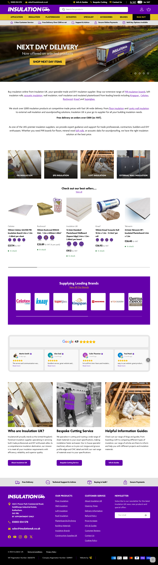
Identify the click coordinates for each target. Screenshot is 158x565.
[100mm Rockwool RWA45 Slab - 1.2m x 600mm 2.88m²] (49, 210)
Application (17, 17)
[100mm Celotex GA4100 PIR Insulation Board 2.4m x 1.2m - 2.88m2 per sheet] (20, 210)
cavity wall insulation (139, 108)
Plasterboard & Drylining (65, 521)
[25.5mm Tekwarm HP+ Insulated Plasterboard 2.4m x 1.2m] (137, 210)
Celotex (144, 95)
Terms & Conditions (35, 552)
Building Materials (62, 526)
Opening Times (91, 506)
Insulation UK (18, 552)
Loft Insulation (61, 511)
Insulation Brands (62, 531)
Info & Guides (82, 2)
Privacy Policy (51, 552)
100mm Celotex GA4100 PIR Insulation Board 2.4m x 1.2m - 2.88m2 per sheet (20, 233)
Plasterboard (53, 17)
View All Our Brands (79, 287)
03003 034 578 (16, 2)
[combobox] (93, 9)
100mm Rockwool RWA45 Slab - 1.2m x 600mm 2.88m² (49, 231)
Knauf (77, 99)
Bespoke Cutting (100, 2)
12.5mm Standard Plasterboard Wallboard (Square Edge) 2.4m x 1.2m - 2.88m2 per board (78, 235)
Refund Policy (91, 516)
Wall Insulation (61, 506)
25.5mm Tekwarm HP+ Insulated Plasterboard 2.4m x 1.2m (137, 233)
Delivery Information (94, 511)
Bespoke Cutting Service (69, 463)
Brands (124, 17)
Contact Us (117, 2)
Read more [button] (16, 366)
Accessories (106, 17)
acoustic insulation (33, 95)
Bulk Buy (141, 17)
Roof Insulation (61, 516)
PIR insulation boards (135, 92)
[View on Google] (15, 355)
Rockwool (68, 99)
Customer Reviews (92, 531)
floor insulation (116, 108)
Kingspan (134, 95)
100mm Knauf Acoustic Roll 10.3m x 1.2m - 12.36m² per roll (107, 233)
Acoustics (71, 17)
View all (79, 192)
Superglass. (90, 99)
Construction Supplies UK (66, 536)
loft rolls (80, 131)
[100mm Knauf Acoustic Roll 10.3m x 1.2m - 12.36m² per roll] (108, 210)
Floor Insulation (61, 501)
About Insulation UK (19, 463)
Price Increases (91, 521)
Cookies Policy (91, 541)
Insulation (34, 17)
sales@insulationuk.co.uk (38, 2)
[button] (148, 9)
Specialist (89, 17)
